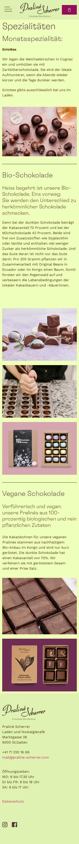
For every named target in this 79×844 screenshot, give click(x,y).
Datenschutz (13, 801)
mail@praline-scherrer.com (25, 757)
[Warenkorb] (69, 10)
